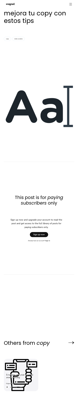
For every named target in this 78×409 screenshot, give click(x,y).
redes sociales (18, 39)
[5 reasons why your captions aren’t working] (21, 375)
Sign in (47, 241)
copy (7, 39)
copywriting (13, 387)
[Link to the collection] (69, 343)
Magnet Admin (10, 383)
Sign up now (39, 234)
